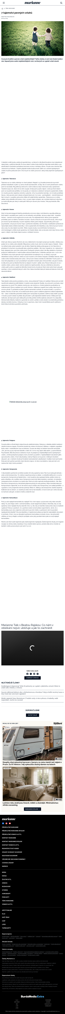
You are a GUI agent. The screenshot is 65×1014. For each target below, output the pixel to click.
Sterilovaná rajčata (11, 953)
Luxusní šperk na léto (41, 945)
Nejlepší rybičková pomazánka (51, 953)
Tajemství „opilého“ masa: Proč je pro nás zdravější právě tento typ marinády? (20, 971)
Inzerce (5, 866)
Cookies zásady (8, 863)
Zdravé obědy (19, 938)
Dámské (48, 1002)
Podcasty (5, 897)
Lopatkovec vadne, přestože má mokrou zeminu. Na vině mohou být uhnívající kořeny (22, 980)
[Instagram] (6, 823)
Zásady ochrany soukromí (12, 852)
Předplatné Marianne (10, 827)
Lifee (4, 924)
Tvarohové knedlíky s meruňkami (25, 953)
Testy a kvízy (23, 936)
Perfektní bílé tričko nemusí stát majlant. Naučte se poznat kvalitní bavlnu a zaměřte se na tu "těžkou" (25, 967)
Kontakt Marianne (9, 838)
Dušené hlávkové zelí (7, 951)
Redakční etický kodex (10, 848)
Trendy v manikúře (6, 944)
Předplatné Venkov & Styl (11, 834)
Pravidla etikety (5, 936)
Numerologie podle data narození (49, 936)
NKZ (17, 1004)
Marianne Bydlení (31, 809)
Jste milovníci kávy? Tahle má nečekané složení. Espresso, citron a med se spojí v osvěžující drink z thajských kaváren (29, 986)
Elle (3, 914)
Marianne (48, 1000)
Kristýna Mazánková (7, 16)
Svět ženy (5, 917)
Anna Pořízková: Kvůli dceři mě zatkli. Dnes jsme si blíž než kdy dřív (17, 977)
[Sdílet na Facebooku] (27, 674)
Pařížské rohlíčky (38, 953)
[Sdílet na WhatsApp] (38, 674)
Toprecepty (6, 928)
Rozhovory (6, 886)
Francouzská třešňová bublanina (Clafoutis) (34, 951)
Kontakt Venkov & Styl (10, 845)
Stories (5, 890)
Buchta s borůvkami (21, 955)
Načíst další (32, 715)
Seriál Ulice (47, 944)
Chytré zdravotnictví (55, 944)
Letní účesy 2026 (30, 945)
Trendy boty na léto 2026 (8, 945)
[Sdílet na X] (31, 674)
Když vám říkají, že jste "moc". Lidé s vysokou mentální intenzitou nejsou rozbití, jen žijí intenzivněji (25, 961)
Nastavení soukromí (9, 855)
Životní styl (6, 879)
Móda (4, 872)
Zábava (4, 883)
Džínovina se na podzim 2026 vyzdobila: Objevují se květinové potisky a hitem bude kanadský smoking (26, 982)
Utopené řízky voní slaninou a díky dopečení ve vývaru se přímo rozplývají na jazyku (21, 988)
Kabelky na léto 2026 (20, 945)
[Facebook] (3, 823)
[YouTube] (10, 823)
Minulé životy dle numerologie (19, 944)
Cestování (38, 936)
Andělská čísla (31, 936)
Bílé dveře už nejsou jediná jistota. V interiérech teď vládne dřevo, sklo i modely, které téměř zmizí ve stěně (27, 969)
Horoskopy (6, 893)
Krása (4, 876)
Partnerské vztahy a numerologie (35, 944)
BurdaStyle (48, 1004)
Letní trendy (12, 938)
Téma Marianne (10, 8)
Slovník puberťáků (15, 936)
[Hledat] (61, 2)
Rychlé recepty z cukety (33, 955)
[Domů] (32, 2)
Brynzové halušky (12, 955)
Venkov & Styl (7, 904)
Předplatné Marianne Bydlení (13, 831)
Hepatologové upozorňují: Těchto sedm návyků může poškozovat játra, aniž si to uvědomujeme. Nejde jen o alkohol (29, 963)
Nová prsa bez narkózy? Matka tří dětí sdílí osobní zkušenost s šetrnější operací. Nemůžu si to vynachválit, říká (27, 965)
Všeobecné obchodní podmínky (13, 859)
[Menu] (3, 3)
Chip (3, 921)
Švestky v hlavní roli (17, 951)
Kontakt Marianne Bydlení (12, 841)
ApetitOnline (7, 910)
